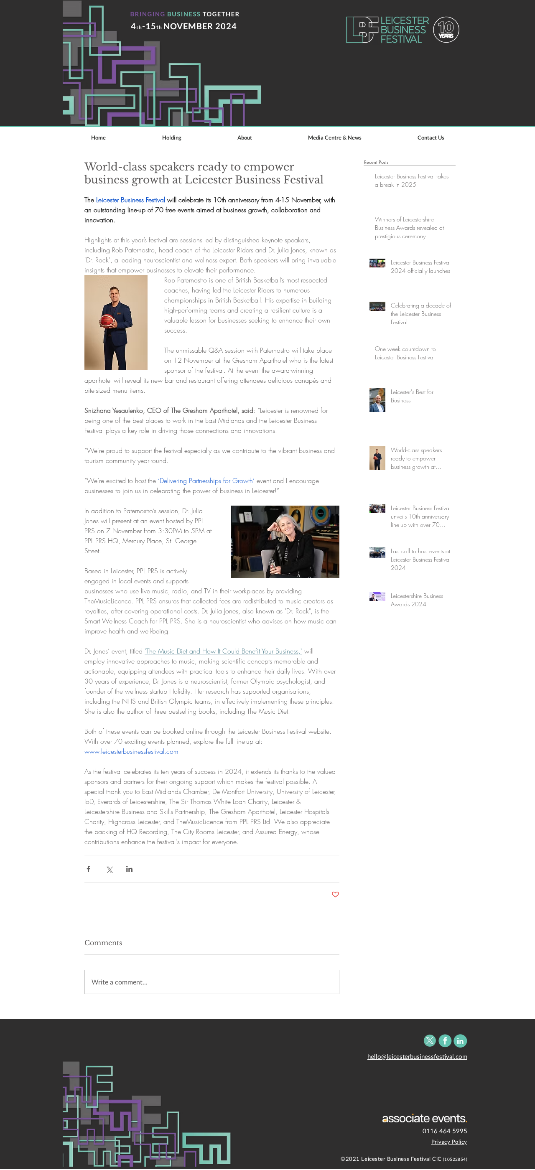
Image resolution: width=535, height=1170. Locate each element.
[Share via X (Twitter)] (109, 869)
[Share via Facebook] (88, 869)
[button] (335, 137)
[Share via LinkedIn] (129, 869)
